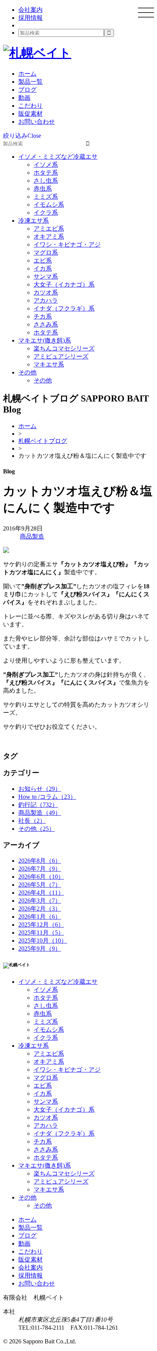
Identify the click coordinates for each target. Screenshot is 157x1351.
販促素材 (30, 113)
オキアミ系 (49, 236)
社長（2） (32, 820)
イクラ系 (46, 212)
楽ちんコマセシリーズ (64, 348)
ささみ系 (46, 324)
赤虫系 (43, 188)
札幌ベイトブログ (42, 441)
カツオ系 (46, 292)
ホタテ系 (46, 172)
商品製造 (32, 536)
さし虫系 (46, 180)
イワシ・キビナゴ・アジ (67, 244)
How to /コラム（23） (47, 796)
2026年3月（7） (39, 900)
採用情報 (30, 17)
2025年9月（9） (39, 948)
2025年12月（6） (41, 924)
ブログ (27, 89)
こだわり (30, 105)
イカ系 (43, 268)
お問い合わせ (36, 121)
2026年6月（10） (41, 876)
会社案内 (30, 9)
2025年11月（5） (41, 932)
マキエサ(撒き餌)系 (44, 340)
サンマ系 (46, 276)
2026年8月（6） (39, 860)
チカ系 (43, 316)
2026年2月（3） (39, 908)
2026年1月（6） (39, 916)
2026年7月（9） (39, 868)
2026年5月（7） (39, 884)
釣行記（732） (38, 804)
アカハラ (46, 300)
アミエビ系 (49, 228)
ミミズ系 (46, 196)
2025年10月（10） (42, 940)
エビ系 (43, 260)
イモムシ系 (49, 204)
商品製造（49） (39, 812)
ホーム (27, 73)
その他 (27, 372)
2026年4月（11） (41, 892)
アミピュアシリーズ (61, 356)
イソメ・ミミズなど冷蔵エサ (58, 156)
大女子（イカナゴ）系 (64, 284)
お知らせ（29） (39, 788)
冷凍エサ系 (33, 220)
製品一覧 (30, 81)
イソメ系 (46, 164)
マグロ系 (46, 252)
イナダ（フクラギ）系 (64, 308)
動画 (24, 97)
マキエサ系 (49, 364)
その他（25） (36, 828)
